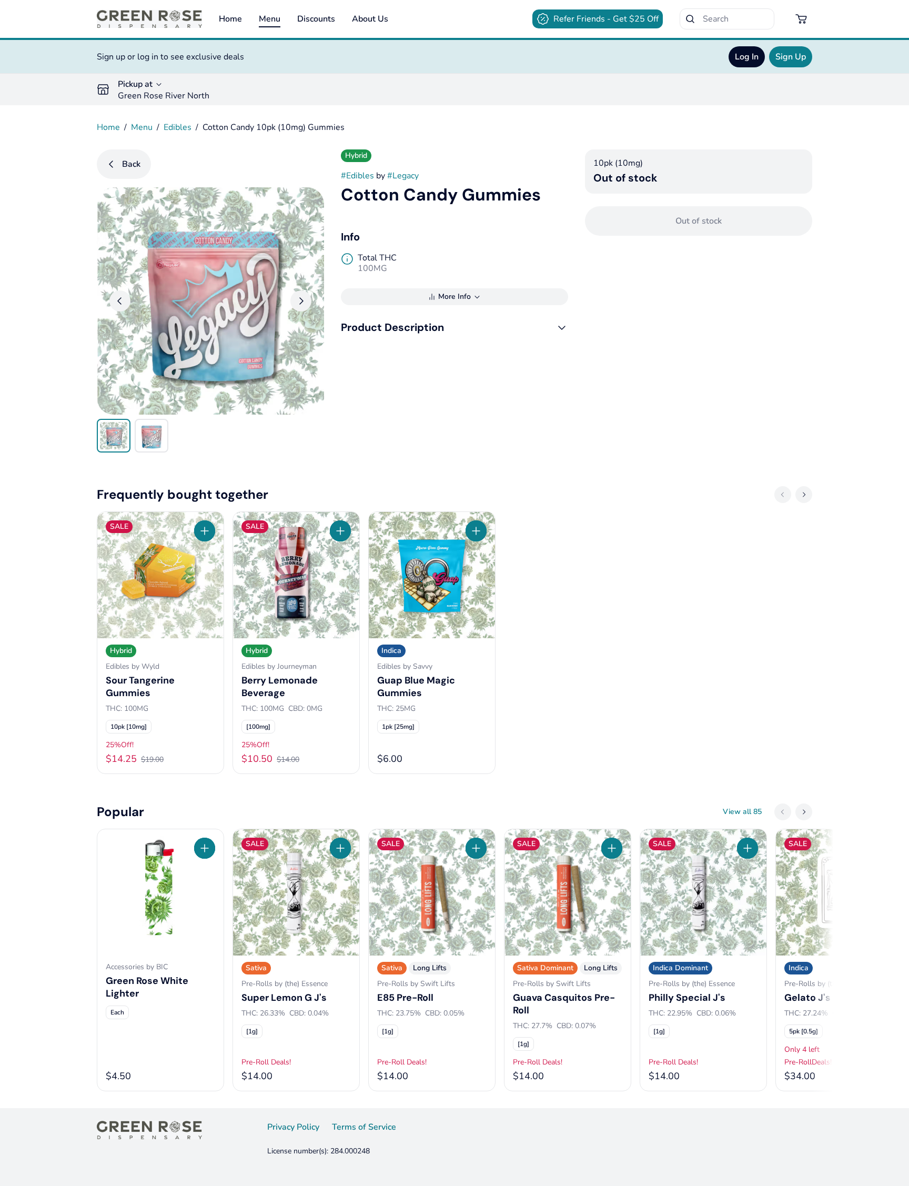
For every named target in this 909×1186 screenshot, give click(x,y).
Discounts (316, 19)
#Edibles (357, 176)
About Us (370, 19)
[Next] (300, 300)
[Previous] (119, 300)
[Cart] (801, 18)
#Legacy (403, 176)
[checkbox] (129, 726)
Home (230, 19)
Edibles (177, 127)
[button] (454, 327)
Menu (269, 19)
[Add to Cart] (204, 530)
